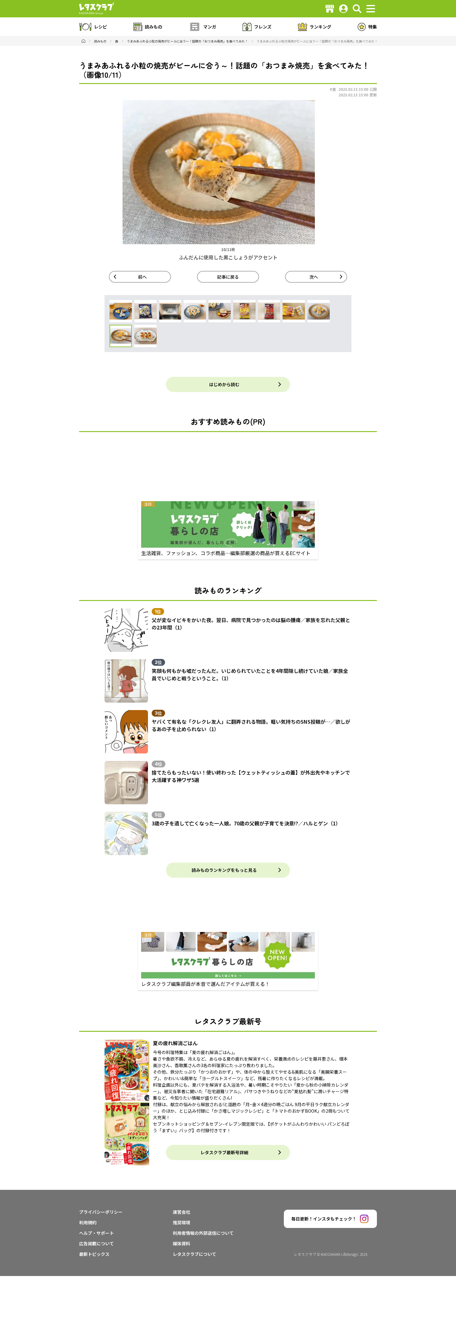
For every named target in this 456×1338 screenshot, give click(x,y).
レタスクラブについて (194, 1254)
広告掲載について (96, 1243)
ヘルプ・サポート (96, 1233)
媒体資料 (181, 1243)
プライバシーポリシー (101, 1212)
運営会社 (181, 1212)
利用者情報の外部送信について (203, 1233)
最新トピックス (94, 1254)
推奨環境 (181, 1222)
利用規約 (87, 1222)
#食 (333, 89)
